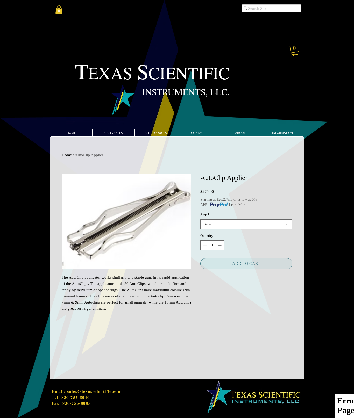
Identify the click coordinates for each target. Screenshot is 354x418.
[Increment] (220, 245)
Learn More (237, 205)
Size (204, 215)
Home (67, 155)
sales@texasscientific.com (94, 391)
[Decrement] (204, 245)
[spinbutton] (212, 245)
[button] (294, 51)
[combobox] (246, 224)
